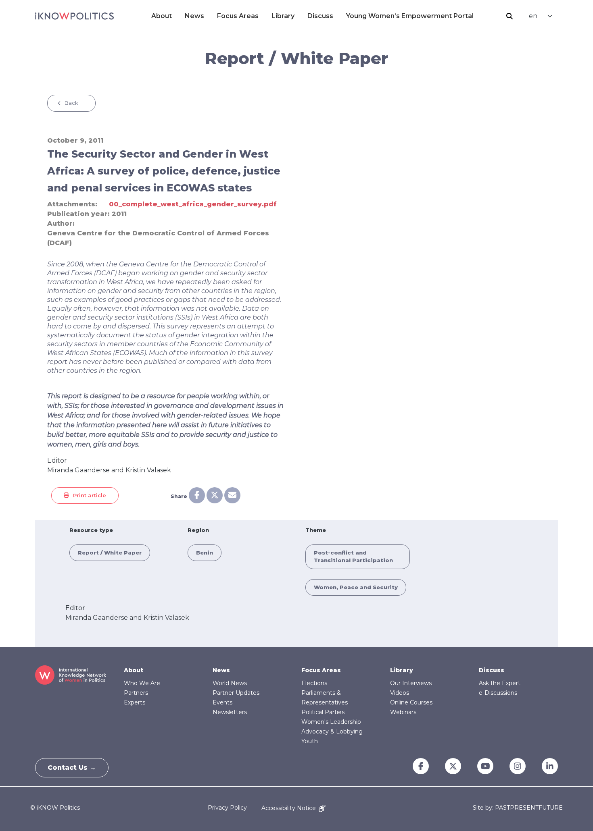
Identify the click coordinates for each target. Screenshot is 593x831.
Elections (314, 683)
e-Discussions (498, 692)
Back (71, 103)
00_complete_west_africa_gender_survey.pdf (193, 204)
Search (509, 16)
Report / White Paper (110, 552)
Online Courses (411, 702)
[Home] (74, 16)
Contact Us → (72, 767)
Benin (204, 552)
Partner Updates (236, 692)
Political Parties (323, 712)
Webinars (403, 712)
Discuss (320, 16)
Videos (399, 692)
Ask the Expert (499, 683)
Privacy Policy (227, 808)
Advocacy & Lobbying (332, 731)
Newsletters (230, 712)
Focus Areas (238, 16)
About (161, 16)
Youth (309, 741)
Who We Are (142, 683)
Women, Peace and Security (356, 587)
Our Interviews (411, 683)
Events (222, 702)
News (194, 16)
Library (282, 16)
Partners (136, 692)
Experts (134, 702)
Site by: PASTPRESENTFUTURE (518, 807)
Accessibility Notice (289, 808)
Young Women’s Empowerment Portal (410, 16)
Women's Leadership (331, 721)
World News (230, 683)
